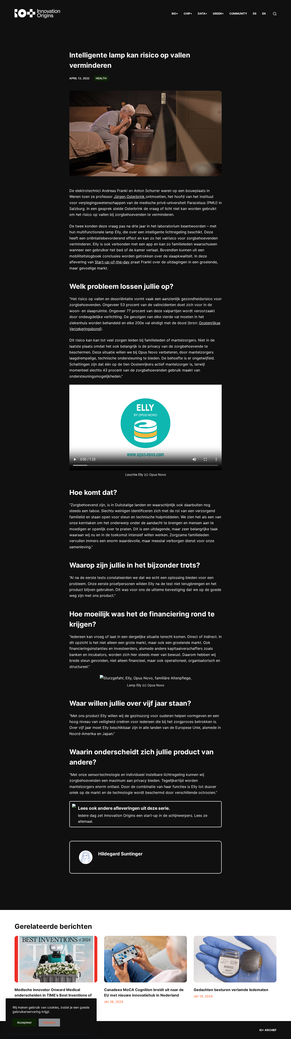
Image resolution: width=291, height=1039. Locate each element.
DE (254, 13)
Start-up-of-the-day (112, 262)
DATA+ (202, 13)
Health (101, 78)
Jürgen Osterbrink (130, 196)
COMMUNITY (238, 13)
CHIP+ (188, 13)
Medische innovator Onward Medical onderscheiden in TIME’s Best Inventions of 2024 (53, 995)
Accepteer (24, 1022)
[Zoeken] (274, 13)
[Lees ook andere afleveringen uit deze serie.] (145, 814)
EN (264, 13)
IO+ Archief (267, 1030)
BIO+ (175, 13)
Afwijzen (49, 1022)
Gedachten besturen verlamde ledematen (231, 989)
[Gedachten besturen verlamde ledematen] (235, 959)
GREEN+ (218, 13)
